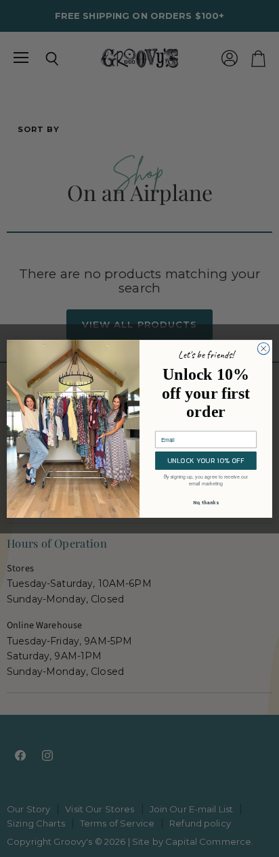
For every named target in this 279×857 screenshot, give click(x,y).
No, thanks (206, 502)
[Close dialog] (263, 349)
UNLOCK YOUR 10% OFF (206, 460)
